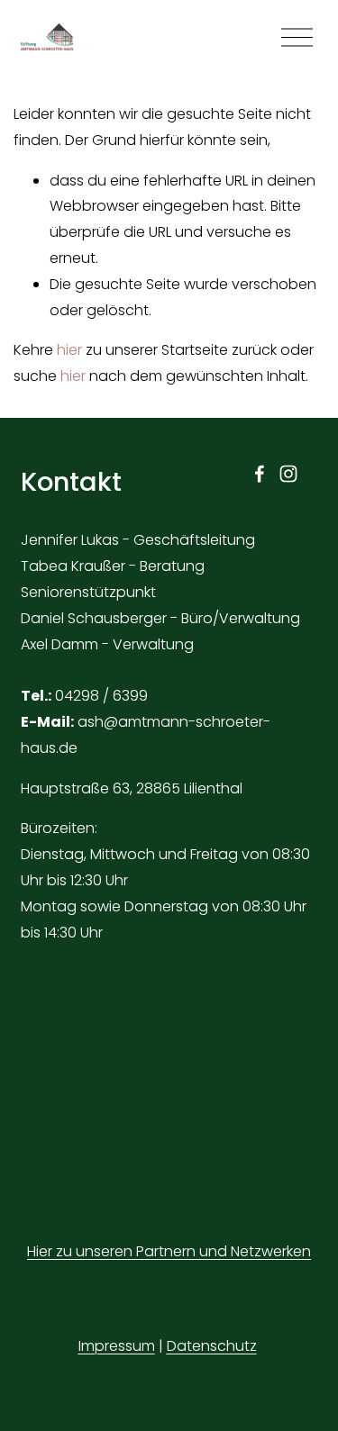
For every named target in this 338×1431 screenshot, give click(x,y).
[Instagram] (288, 474)
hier (69, 350)
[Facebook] (260, 474)
